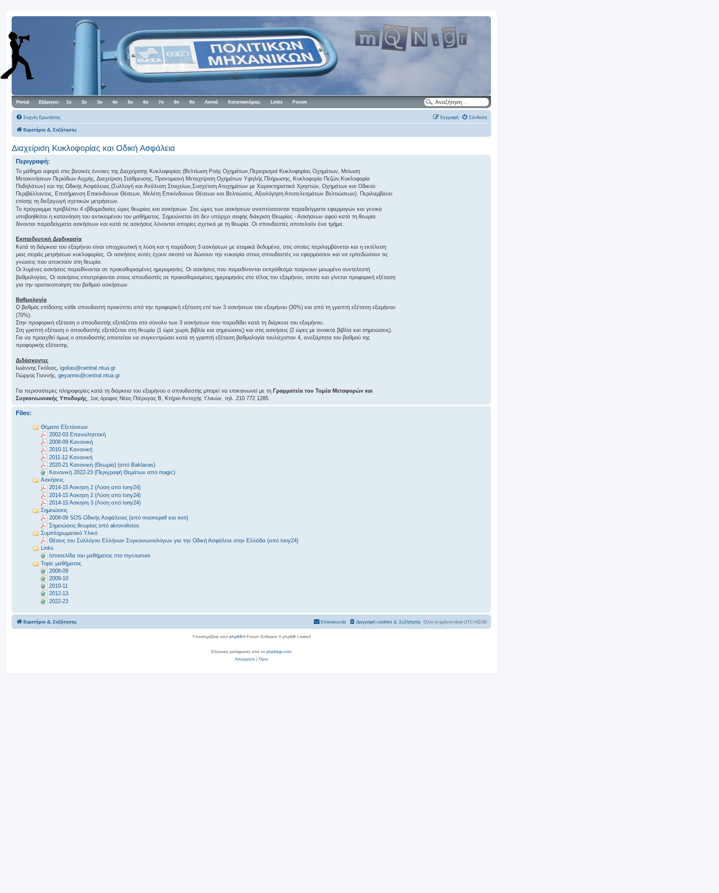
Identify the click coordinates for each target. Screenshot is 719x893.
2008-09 (58, 571)
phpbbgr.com (278, 651)
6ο (146, 101)
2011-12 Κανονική (70, 457)
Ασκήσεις (52, 480)
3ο (99, 101)
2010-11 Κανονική (70, 449)
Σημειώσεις (54, 510)
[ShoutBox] (29, 55)
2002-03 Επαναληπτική (77, 434)
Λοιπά (211, 101)
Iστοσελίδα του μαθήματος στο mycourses (100, 555)
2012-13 (58, 593)
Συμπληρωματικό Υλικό (69, 533)
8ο (176, 101)
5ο (130, 101)
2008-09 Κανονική (71, 442)
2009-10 (58, 578)
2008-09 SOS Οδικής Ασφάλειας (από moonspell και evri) (118, 518)
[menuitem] (38, 117)
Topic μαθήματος (61, 563)
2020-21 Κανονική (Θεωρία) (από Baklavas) (102, 465)
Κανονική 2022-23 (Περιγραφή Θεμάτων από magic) (112, 472)
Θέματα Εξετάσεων (64, 427)
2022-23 (58, 601)
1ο (69, 101)
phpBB (236, 636)
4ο (115, 101)
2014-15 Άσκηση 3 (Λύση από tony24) (95, 503)
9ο (192, 101)
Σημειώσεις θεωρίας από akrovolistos (94, 525)
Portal (22, 101)
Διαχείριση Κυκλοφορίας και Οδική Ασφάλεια (93, 148)
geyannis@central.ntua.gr (89, 375)
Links (276, 101)
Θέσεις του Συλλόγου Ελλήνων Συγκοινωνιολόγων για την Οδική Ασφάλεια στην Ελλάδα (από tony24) (173, 540)
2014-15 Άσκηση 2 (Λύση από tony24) (95, 487)
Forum (300, 101)
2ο (84, 101)
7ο (161, 101)
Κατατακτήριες (244, 101)
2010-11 (58, 586)
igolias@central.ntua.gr (87, 368)
